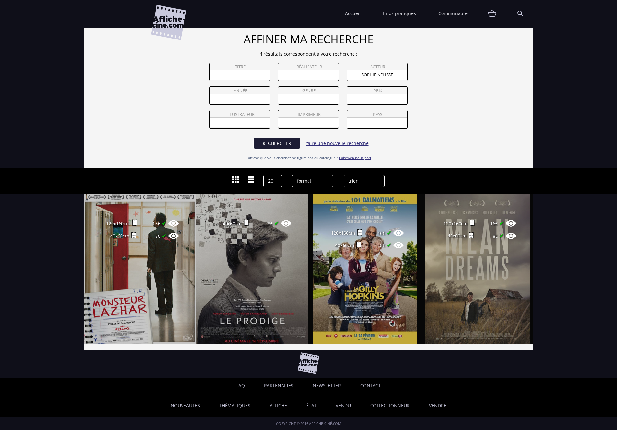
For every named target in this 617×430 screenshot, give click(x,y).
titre (240, 67)
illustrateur (240, 114)
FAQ (240, 386)
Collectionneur (390, 405)
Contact (370, 386)
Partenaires (278, 386)
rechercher (277, 143)
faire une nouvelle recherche (337, 143)
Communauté (453, 13)
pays (377, 114)
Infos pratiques (399, 13)
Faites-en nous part (355, 157)
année (240, 90)
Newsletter (327, 386)
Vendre (437, 405)
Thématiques (234, 405)
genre (309, 90)
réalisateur (309, 67)
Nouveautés (185, 405)
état (311, 405)
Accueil (353, 13)
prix (377, 90)
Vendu (343, 405)
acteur (377, 67)
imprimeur (309, 114)
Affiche (278, 405)
